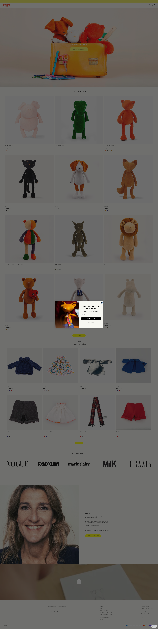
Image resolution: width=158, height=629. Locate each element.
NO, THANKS (91, 322)
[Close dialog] (101, 302)
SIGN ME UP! (91, 318)
